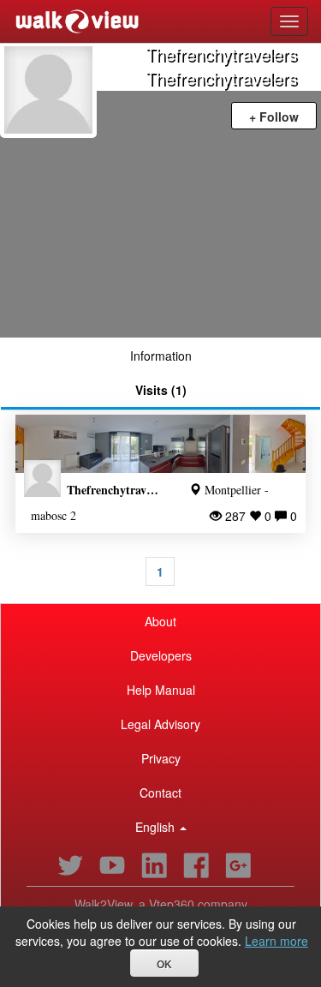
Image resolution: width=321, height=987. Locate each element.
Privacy (161, 758)
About (160, 621)
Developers (161, 655)
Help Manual (161, 689)
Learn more (276, 940)
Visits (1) (161, 389)
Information (161, 355)
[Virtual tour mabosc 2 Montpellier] (160, 444)
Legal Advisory (160, 724)
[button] (160, 827)
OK (164, 965)
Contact (160, 792)
